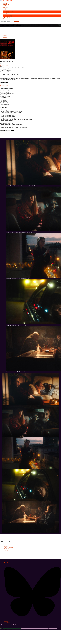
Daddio (6, 546)
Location (5, 9)
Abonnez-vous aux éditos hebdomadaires (10, 624)
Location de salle (10, 11)
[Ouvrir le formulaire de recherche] (32, 19)
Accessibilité (6, 4)
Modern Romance (8, 544)
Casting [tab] (5, 37)
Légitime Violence (8, 547)
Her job (6, 550)
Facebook (7, 562)
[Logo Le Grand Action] (6, 0)
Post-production (9, 12)
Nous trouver (9, 15)
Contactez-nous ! (10, 16)
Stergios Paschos (4, 65)
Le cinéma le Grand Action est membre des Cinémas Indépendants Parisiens (39, 628)
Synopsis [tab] (5, 35)
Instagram (7, 622)
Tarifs (4, 8)
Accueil (5, 3)
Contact (5, 13)
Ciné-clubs (5, 7)
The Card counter (8, 548)
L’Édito (5, 5)
